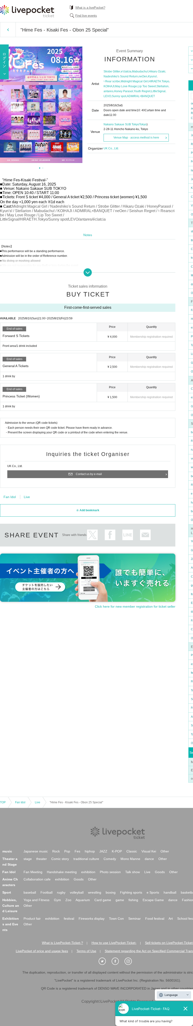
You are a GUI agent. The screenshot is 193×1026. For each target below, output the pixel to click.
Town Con (116, 918)
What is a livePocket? (90, 7)
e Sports (153, 892)
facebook (110, 535)
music (7, 851)
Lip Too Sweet (147, 86)
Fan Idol (10, 497)
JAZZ (103, 851)
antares (108, 91)
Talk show (132, 872)
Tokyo (143, 124)
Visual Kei (148, 851)
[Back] (8, 29)
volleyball (77, 892)
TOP (3, 802)
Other (165, 851)
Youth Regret (142, 91)
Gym (57, 900)
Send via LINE (127, 535)
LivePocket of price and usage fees (42, 951)
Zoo (68, 900)
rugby (61, 892)
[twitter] (105, 961)
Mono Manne (130, 859)
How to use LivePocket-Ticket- (114, 943)
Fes (77, 851)
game (120, 900)
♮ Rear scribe (112, 81)
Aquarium (83, 900)
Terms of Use (86, 951)
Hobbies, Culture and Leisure (10, 905)
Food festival (154, 918)
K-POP (117, 851)
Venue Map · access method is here (136, 137)
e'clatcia (126, 71)
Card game (102, 900)
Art (171, 918)
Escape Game (153, 900)
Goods (160, 872)
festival (69, 918)
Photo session (110, 872)
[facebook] (118, 961)
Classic (131, 851)
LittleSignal (158, 91)
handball (170, 892)
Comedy (110, 859)
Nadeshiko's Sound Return (121, 76)
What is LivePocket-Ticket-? (62, 943)
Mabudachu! (140, 71)
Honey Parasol (123, 91)
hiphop (90, 851)
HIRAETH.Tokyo (159, 81)
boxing (111, 892)
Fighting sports (131, 892)
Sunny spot (119, 96)
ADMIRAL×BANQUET (141, 96)
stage (28, 859)
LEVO (107, 96)
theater (41, 859)
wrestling (94, 892)
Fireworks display (92, 918)
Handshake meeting (62, 872)
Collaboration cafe (37, 879)
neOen (143, 76)
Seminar (134, 918)
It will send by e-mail (145, 535)
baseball (30, 892)
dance (149, 859)
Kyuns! (152, 76)
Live (27, 497)
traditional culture (86, 859)
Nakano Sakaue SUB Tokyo (121, 124)
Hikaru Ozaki (157, 71)
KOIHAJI (109, 86)
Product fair (32, 918)
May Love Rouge (126, 86)
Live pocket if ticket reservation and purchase (27, 11)
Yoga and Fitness (36, 900)
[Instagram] (131, 961)
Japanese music (36, 851)
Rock (56, 851)
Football (46, 892)
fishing (133, 900)
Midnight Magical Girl (134, 81)
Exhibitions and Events (10, 924)
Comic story (60, 859)
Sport (6, 892)
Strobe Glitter (112, 71)
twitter (92, 535)
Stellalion (163, 86)
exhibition (88, 872)
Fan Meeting (33, 872)
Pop (67, 851)
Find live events (86, 15)
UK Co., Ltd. (111, 148)
